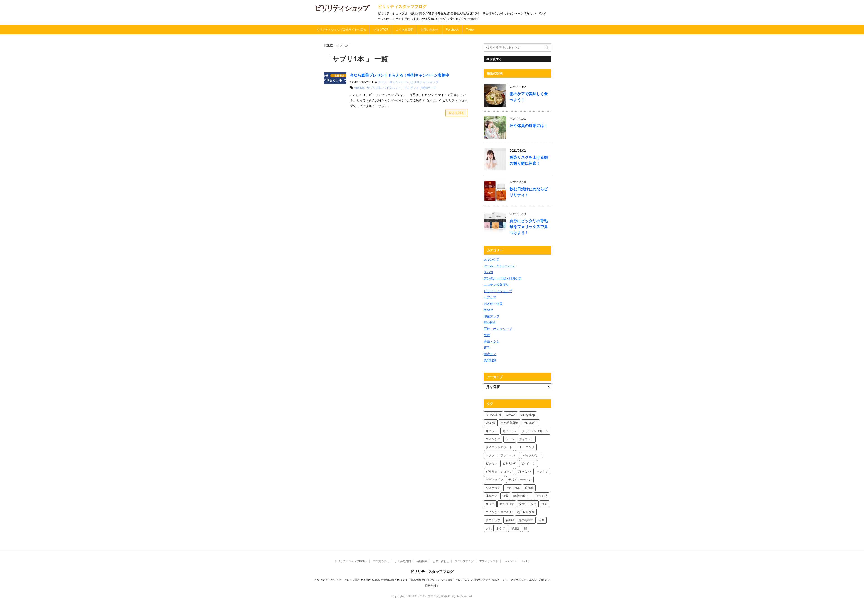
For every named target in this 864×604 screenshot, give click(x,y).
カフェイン (509, 431)
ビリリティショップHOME (351, 561)
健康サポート (522, 496)
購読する (495, 59)
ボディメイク (494, 479)
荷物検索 (421, 561)
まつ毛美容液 (509, 423)
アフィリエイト (488, 561)
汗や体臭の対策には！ (529, 126)
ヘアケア (490, 297)
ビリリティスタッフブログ (402, 6)
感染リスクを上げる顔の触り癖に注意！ (529, 160)
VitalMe (359, 88)
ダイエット (526, 439)
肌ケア (501, 528)
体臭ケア (491, 496)
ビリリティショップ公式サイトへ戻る (341, 29)
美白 (541, 520)
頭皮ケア (490, 354)
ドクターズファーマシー (502, 455)
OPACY (511, 415)
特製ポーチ (429, 88)
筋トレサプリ (526, 512)
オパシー (491, 431)
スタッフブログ (464, 561)
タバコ (488, 272)
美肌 (489, 528)
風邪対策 (490, 360)
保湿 (505, 496)
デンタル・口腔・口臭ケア (503, 278)
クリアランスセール (535, 431)
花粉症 (514, 528)
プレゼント (411, 88)
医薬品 (488, 310)
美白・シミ (492, 341)
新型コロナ (507, 504)
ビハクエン (528, 463)
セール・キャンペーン (392, 82)
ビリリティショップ (424, 82)
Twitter (470, 29)
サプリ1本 (374, 88)
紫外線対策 (526, 520)
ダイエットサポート (499, 447)
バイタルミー (392, 88)
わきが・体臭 (493, 303)
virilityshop (528, 415)
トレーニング (526, 447)
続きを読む (457, 113)
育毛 (487, 347)
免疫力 (490, 504)
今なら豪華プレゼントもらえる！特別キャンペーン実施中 (399, 75)
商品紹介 (490, 322)
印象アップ (492, 316)
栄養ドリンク (528, 504)
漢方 (544, 504)
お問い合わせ (429, 29)
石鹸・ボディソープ (498, 329)
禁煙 (487, 335)
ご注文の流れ (381, 561)
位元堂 (529, 487)
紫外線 (509, 520)
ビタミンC (509, 463)
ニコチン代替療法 (496, 284)
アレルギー (530, 423)
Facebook (452, 29)
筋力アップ (493, 520)
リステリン (493, 487)
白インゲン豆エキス (499, 512)
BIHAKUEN (493, 415)
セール (509, 439)
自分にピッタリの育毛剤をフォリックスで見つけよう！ (529, 227)
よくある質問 (404, 29)
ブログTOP (381, 29)
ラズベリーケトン (520, 479)
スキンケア (492, 259)
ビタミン (491, 463)
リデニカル (512, 487)
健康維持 (541, 496)
